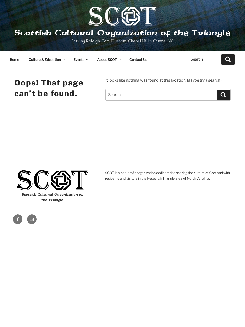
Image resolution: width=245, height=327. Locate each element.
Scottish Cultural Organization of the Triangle (122, 33)
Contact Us (138, 59)
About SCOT (107, 59)
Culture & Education (45, 59)
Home (14, 59)
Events (78, 59)
